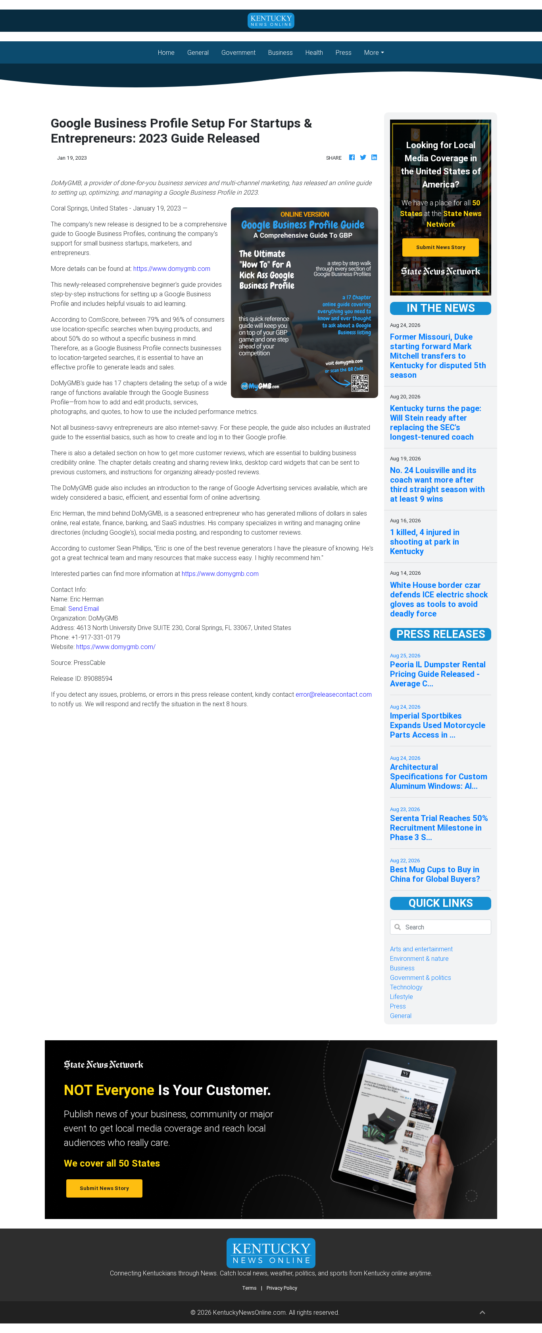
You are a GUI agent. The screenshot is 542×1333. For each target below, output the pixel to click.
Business (280, 52)
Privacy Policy (282, 1288)
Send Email (83, 608)
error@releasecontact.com (334, 694)
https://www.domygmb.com (171, 268)
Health (314, 52)
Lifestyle (401, 997)
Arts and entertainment (421, 949)
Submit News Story (440, 247)
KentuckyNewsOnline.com (249, 1312)
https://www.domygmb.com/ (116, 647)
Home (169, 52)
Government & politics (420, 977)
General (198, 52)
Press (344, 52)
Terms (249, 1288)
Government (238, 52)
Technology (406, 987)
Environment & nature (419, 958)
